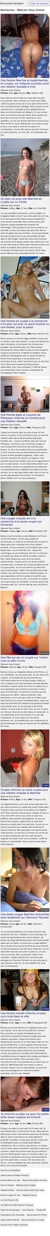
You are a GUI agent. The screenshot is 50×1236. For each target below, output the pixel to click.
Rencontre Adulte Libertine (35, 1180)
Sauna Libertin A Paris (37, 1215)
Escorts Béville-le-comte (33, 1220)
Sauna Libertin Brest (10, 1220)
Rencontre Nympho (11, 3)
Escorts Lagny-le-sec (10, 1195)
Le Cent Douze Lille (9, 1200)
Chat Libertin (28, 1210)
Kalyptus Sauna (29, 1195)
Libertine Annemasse (10, 1210)
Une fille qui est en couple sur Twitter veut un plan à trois (24, 659)
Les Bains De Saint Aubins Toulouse (17, 1205)
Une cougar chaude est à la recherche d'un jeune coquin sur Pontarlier (21, 521)
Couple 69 (41, 1210)
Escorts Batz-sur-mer (10, 1180)
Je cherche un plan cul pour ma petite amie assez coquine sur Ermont (25, 1115)
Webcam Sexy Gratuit (26, 1185)
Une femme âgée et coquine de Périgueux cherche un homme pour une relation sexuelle (23, 418)
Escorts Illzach (7, 1185)
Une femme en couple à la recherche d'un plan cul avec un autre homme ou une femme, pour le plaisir (25, 324)
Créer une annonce (39, 3)
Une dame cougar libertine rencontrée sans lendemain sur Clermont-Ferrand (25, 916)
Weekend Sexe (7, 1190)
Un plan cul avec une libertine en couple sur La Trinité (21, 200)
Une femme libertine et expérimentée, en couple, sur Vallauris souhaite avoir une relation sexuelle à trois (25, 83)
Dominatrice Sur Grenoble (12, 1215)
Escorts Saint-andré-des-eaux (30, 1190)
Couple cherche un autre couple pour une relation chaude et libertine (24, 791)
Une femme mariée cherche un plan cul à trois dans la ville (23, 1015)
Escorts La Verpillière (10, 1170)
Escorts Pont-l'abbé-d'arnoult (14, 1225)
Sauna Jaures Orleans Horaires (15, 1175)
